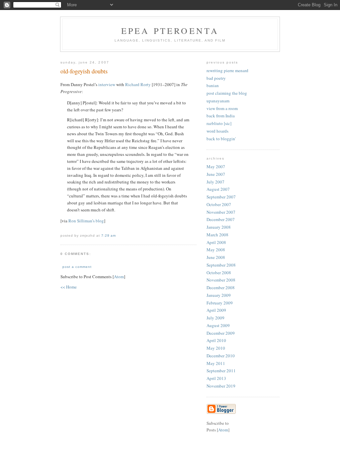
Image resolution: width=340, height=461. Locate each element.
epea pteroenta (170, 30)
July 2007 (215, 182)
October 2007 (219, 204)
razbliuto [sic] (219, 123)
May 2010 (216, 348)
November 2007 (221, 212)
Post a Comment (77, 267)
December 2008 (221, 287)
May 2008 (216, 250)
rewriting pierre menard (227, 70)
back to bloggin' (221, 139)
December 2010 (221, 356)
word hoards (217, 131)
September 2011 (221, 371)
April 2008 (216, 242)
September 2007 (221, 197)
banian (213, 85)
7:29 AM (108, 235)
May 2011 (216, 363)
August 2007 (218, 189)
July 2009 (215, 318)
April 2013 (216, 378)
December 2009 (221, 333)
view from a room (222, 108)
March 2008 (217, 235)
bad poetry (216, 78)
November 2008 (221, 280)
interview (106, 84)
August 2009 (218, 325)
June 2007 (216, 174)
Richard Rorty (138, 84)
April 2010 (216, 340)
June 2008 (216, 257)
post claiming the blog (227, 93)
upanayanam (218, 101)
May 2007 (216, 167)
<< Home (68, 287)
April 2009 (216, 310)
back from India (221, 116)
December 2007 (221, 219)
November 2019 (221, 386)
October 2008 (219, 273)
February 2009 (220, 303)
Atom (119, 277)
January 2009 (219, 295)
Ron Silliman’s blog (86, 221)
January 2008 (219, 227)
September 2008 (221, 265)
